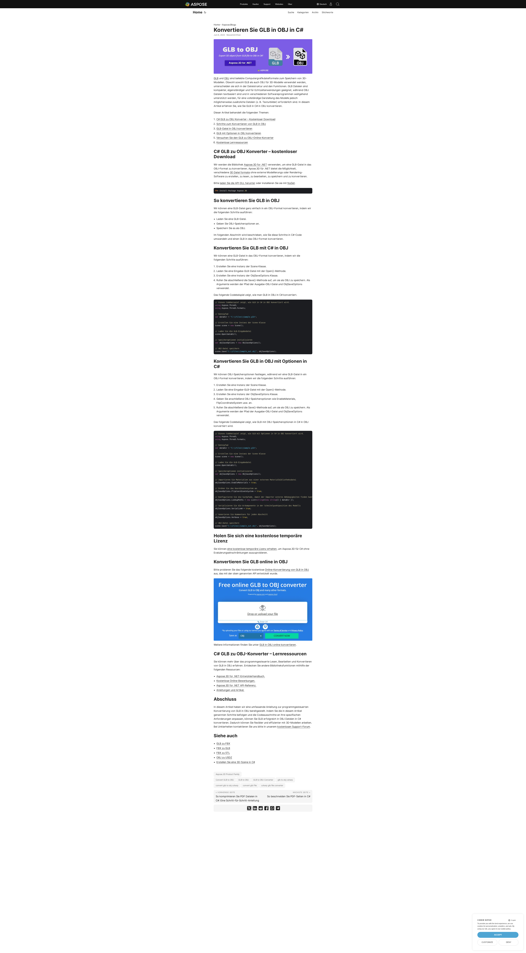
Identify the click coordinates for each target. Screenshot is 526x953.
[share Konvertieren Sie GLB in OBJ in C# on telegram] (278, 808)
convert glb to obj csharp (227, 785)
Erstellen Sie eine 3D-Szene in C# (235, 762)
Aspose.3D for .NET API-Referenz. (236, 685)
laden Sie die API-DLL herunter (237, 183)
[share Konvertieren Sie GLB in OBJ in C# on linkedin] (255, 808)
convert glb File (250, 785)
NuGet (291, 183)
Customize (487, 942)
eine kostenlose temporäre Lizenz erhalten (252, 548)
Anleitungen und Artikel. (230, 690)
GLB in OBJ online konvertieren (277, 644)
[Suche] (337, 4)
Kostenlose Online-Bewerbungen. (235, 680)
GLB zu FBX (223, 743)
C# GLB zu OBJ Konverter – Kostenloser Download (245, 119)
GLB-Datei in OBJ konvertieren (234, 128)
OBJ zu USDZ (224, 757)
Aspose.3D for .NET (255, 164)
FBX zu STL (223, 752)
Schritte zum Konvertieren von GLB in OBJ (241, 123)
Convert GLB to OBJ (225, 780)
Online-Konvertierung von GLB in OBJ (287, 569)
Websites (279, 4)
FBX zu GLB (223, 748)
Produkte (244, 4)
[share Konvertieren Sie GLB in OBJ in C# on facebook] (266, 808)
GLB (216, 78)
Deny (508, 942)
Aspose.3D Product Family (227, 774)
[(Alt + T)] (205, 12)
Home (197, 12)
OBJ (226, 78)
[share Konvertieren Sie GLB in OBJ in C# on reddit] (261, 808)
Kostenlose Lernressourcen (232, 142)
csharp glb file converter (272, 785)
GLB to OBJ (243, 780)
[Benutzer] (330, 4)
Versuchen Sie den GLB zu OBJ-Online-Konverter (245, 137)
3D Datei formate (240, 172)
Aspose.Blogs (229, 24)
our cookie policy (504, 929)
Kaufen (256, 4)
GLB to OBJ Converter (263, 780)
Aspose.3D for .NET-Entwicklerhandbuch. (240, 676)
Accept (498, 935)
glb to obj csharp (285, 780)
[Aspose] (196, 4)
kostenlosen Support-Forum (293, 726)
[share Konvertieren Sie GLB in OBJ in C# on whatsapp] (272, 808)
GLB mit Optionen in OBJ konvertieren (238, 133)
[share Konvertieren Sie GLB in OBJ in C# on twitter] (249, 808)
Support (267, 4)
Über (290, 4)
